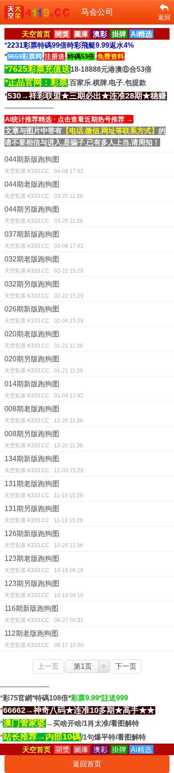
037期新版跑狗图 (43, 239)
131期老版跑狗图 (43, 489)
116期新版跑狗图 (43, 614)
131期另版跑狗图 (43, 514)
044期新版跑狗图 (43, 164)
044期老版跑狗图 (43, 189)
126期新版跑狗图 (43, 539)
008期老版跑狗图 (43, 414)
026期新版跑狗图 (43, 314)
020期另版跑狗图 (43, 364)
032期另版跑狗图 (43, 289)
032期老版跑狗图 (43, 264)
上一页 (48, 666)
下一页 (126, 666)
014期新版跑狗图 (43, 389)
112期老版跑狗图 (43, 639)
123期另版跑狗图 (43, 589)
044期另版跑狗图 (43, 214)
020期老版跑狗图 (43, 339)
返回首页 (87, 764)
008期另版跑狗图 (43, 439)
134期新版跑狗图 (43, 464)
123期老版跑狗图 (43, 564)
